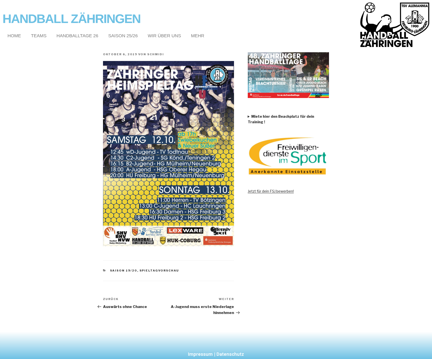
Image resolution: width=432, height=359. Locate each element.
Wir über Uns (164, 35)
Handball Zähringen (71, 19)
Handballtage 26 (77, 35)
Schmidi (155, 54)
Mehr (197, 35)
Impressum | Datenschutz (216, 354)
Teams (38, 35)
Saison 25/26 (123, 35)
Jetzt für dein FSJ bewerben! (271, 191)
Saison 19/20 (123, 270)
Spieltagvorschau (159, 270)
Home (14, 35)
